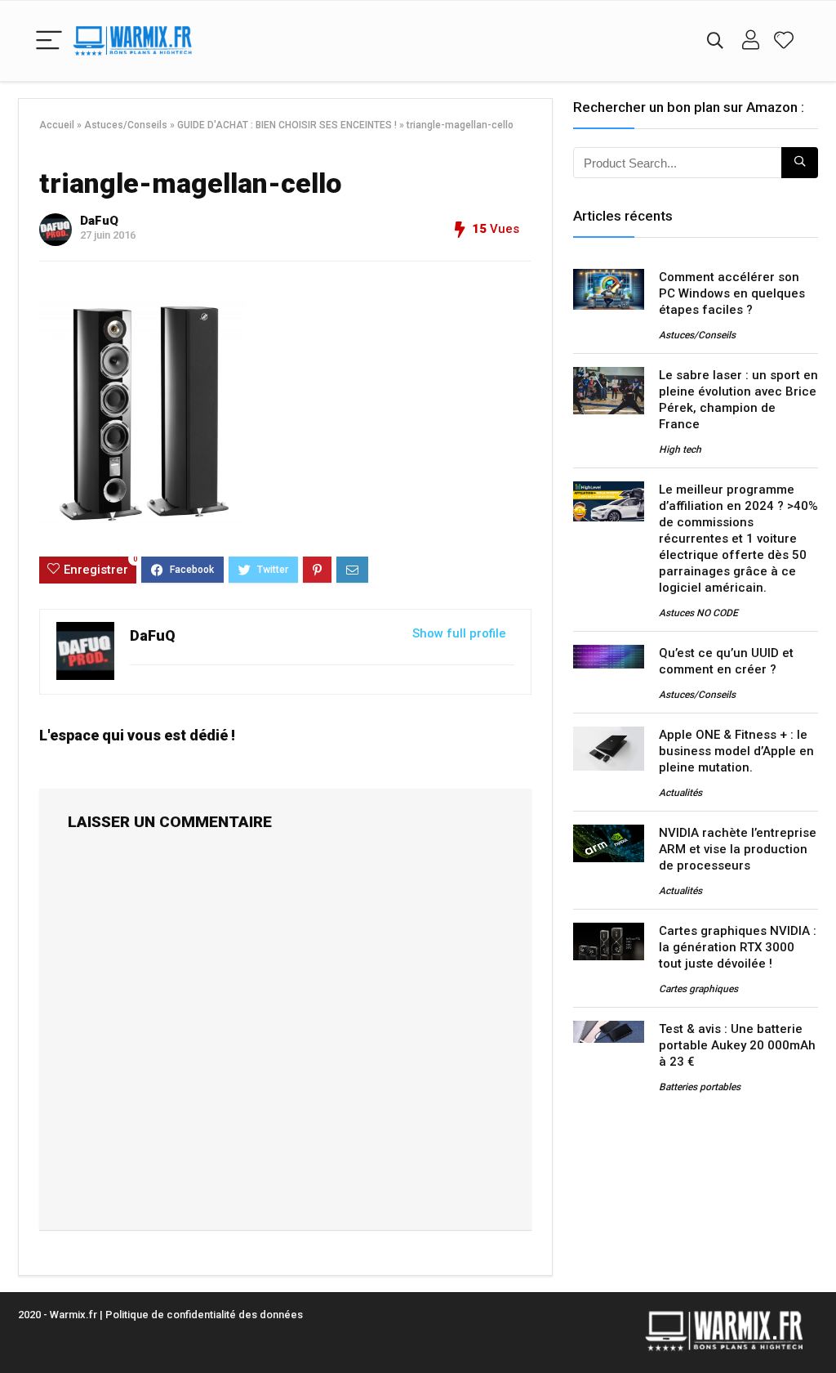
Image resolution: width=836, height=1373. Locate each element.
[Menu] (49, 41)
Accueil (56, 125)
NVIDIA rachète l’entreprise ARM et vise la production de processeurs (737, 849)
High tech (680, 449)
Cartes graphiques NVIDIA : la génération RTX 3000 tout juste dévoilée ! (737, 947)
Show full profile (459, 633)
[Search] (715, 41)
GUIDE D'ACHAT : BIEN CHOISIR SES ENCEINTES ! (287, 125)
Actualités (680, 792)
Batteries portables (699, 1087)
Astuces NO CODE (698, 613)
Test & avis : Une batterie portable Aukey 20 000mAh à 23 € (737, 1045)
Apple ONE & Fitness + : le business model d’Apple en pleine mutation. (736, 751)
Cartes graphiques (698, 989)
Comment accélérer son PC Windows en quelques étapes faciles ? (732, 293)
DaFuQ (99, 220)
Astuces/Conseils (125, 125)
